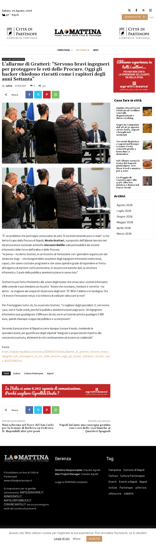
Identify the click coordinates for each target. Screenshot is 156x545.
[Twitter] (129, 10)
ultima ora (115, 493)
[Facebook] (136, 10)
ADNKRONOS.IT (13, 496)
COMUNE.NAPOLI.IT (15, 504)
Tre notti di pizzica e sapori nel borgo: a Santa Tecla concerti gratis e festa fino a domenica (127, 148)
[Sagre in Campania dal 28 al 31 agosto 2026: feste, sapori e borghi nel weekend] (147, 128)
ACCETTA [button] (94, 538)
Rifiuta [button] (76, 538)
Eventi (113, 481)
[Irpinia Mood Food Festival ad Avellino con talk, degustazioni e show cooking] (147, 111)
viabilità (128, 493)
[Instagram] (150, 10)
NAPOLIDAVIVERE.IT (32, 492)
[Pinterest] (143, 10)
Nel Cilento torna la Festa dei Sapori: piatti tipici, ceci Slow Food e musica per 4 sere (128, 165)
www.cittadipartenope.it (18, 480)
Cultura (16, 373)
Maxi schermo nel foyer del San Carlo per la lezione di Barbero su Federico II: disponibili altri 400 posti (28, 428)
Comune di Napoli (133, 470)
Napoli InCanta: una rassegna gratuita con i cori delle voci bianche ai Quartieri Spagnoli (84, 428)
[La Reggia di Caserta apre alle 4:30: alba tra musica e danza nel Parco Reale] (147, 181)
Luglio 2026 (124, 210)
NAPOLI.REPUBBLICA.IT (17, 500)
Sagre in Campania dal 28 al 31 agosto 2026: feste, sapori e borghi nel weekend (127, 129)
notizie (113, 487)
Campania (115, 470)
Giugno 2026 (125, 216)
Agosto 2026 (125, 205)
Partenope (126, 487)
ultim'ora (140, 487)
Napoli (50, 373)
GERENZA (70, 482)
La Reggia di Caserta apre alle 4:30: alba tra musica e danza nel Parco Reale (127, 182)
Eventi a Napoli (128, 481)
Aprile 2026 (124, 227)
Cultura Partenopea (13, 59)
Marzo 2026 (124, 233)
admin (9, 85)
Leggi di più (62, 538)
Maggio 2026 (125, 222)
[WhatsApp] (55, 94)
